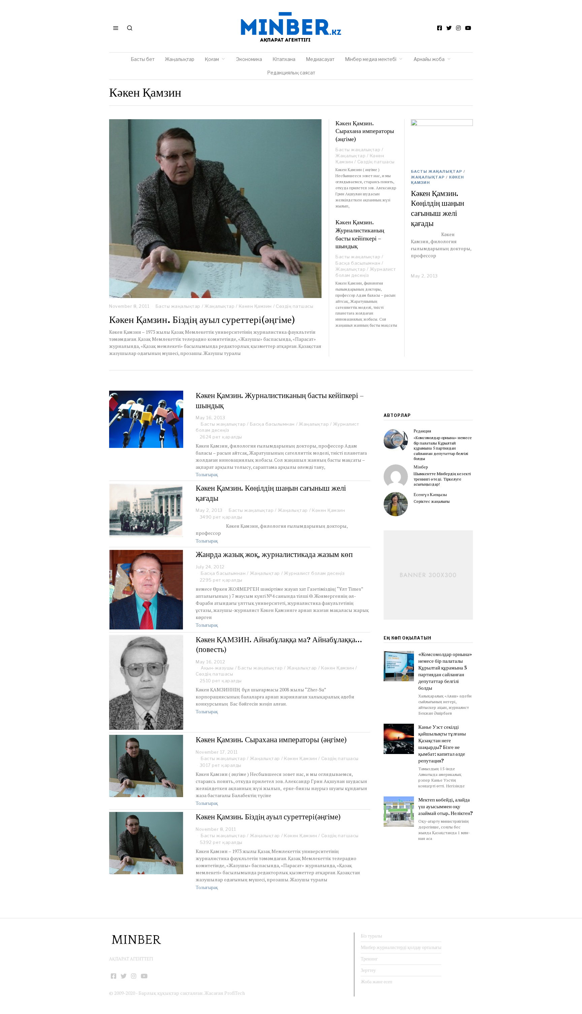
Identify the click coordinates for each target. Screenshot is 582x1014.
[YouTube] (468, 28)
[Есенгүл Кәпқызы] (396, 504)
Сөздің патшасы (294, 306)
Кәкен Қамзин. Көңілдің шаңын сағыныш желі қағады (437, 208)
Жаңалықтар (179, 59)
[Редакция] (396, 440)
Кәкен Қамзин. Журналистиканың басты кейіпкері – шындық (359, 234)
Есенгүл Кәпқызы (430, 494)
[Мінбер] (396, 476)
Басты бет (143, 59)
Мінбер (421, 467)
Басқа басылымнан (357, 263)
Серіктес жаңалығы (432, 501)
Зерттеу (368, 970)
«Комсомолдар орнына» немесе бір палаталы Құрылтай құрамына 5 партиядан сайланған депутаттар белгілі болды (443, 448)
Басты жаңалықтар (178, 306)
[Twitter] (449, 28)
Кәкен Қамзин (255, 306)
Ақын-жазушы (217, 667)
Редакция (422, 431)
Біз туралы (371, 936)
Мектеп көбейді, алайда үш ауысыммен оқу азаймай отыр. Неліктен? (445, 806)
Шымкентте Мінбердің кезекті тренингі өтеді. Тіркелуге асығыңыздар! (442, 479)
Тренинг (369, 958)
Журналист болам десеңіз (314, 573)
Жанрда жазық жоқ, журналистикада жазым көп (274, 554)
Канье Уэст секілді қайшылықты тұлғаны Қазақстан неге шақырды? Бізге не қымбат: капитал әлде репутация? (442, 743)
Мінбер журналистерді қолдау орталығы (401, 947)
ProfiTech (234, 993)
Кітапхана (283, 59)
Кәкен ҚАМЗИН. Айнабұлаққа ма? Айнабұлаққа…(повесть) (279, 644)
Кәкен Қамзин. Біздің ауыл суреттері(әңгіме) (202, 319)
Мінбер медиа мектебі (370, 59)
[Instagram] (458, 28)
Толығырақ (207, 474)
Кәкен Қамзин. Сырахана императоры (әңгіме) (364, 131)
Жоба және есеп (376, 981)
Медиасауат (320, 59)
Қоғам (212, 59)
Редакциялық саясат (291, 72)
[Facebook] (439, 28)
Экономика (249, 59)
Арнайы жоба (429, 59)
